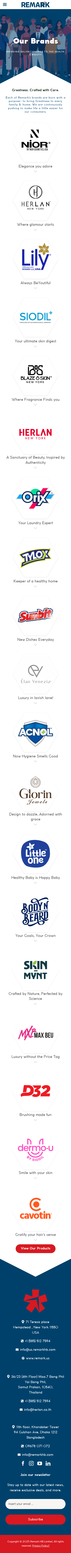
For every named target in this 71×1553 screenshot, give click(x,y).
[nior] (35, 122)
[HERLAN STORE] (35, 414)
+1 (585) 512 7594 (37, 1341)
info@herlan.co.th (37, 1409)
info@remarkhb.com (37, 1454)
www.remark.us (38, 1358)
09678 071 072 (37, 1446)
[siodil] (35, 297)
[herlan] (35, 181)
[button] (35, 170)
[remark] (35, 1291)
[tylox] (35, 537)
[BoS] (35, 355)
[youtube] (39, 1463)
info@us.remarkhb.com (38, 1349)
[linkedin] (48, 1463)
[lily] (35, 239)
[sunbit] (35, 596)
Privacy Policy (40, 1546)
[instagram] (31, 1463)
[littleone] (35, 834)
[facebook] (23, 1463)
